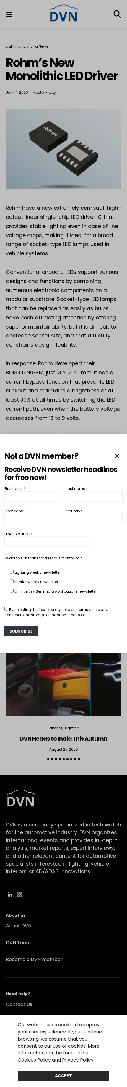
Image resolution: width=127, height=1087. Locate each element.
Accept (63, 1076)
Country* (74, 511)
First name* (14, 488)
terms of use (89, 609)
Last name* (76, 488)
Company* (14, 511)
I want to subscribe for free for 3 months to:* (43, 557)
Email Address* (18, 533)
